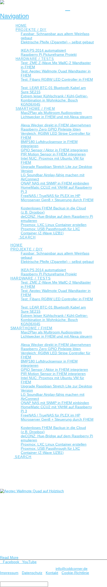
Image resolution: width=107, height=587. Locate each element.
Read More (9, 557)
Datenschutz (32, 573)
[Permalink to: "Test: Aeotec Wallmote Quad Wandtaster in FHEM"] (32, 491)
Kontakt (52, 573)
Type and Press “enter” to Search (27, 579)
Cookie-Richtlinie (75, 573)
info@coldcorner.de (72, 568)
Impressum (9, 573)
